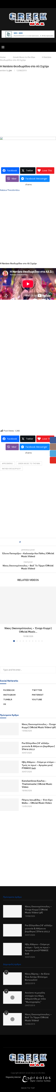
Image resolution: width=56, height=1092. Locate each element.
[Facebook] (20, 3)
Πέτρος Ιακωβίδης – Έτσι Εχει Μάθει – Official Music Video (37, 801)
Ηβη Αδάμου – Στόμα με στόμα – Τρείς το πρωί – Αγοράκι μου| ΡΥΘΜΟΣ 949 (39, 765)
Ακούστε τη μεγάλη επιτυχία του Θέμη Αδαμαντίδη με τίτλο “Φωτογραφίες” (35, 997)
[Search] (52, 47)
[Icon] (12, 997)
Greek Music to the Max (24, 57)
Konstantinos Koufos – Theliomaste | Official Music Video (37, 784)
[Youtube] (32, 3)
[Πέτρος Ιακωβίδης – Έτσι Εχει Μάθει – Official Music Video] (9, 804)
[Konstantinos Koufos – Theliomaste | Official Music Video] (9, 786)
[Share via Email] (34, 541)
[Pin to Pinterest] (31, 541)
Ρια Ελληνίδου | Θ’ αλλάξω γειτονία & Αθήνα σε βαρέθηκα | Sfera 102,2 (38, 746)
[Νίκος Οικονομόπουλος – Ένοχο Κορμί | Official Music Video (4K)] (28, 605)
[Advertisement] (28, 104)
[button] (2, 614)
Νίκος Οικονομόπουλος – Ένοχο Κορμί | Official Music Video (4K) (39, 726)
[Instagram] (28, 3)
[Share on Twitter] (28, 541)
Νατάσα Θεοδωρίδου (11, 468)
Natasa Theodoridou (10, 190)
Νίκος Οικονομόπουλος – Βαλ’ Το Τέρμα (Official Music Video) (38, 1017)
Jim (10, 70)
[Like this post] (22, 541)
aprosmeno (7, 463)
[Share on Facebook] (25, 541)
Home (3, 57)
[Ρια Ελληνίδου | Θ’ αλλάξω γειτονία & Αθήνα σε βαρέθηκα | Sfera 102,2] (9, 748)
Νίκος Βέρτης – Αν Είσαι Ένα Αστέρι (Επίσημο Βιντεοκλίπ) (37, 977)
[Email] (36, 3)
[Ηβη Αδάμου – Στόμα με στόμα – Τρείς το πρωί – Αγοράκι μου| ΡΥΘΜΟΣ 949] (9, 767)
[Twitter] (24, 3)
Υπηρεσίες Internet (13, 1077)
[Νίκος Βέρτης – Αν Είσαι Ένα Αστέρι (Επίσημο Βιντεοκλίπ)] (12, 978)
